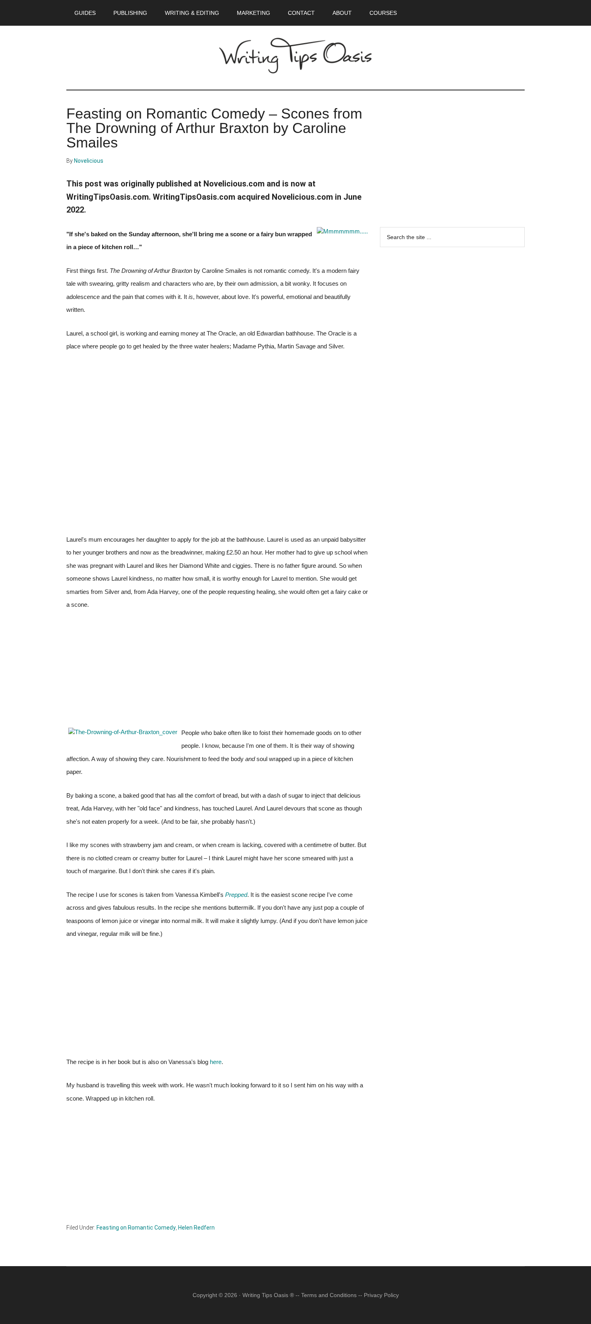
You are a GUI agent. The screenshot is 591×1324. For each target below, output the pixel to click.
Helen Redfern (196, 1227)
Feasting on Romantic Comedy (136, 1227)
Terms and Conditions (329, 1295)
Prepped (236, 895)
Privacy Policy (381, 1295)
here (216, 1062)
